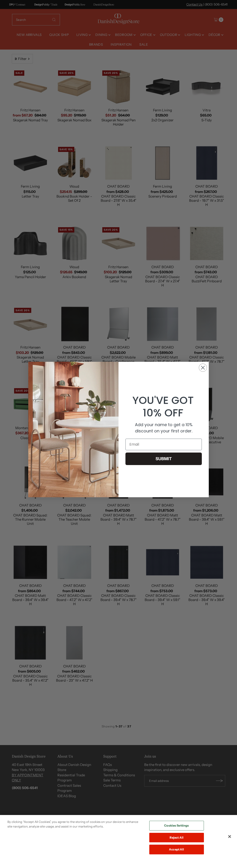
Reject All (177, 837)
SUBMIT (164, 458)
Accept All (176, 849)
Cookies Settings (176, 825)
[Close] (230, 836)
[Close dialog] (203, 368)
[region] (118, 837)
